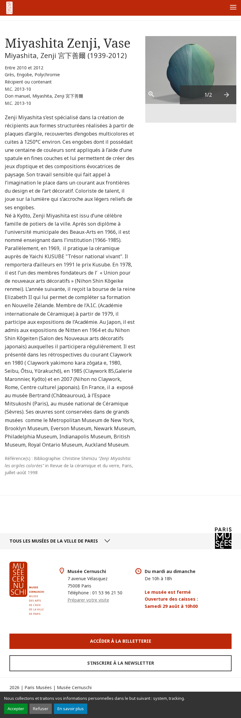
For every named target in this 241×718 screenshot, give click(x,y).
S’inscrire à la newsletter (120, 663)
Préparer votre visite (88, 600)
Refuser (40, 708)
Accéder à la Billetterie (120, 641)
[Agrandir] (154, 94)
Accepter (16, 708)
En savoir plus (70, 708)
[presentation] (226, 94)
